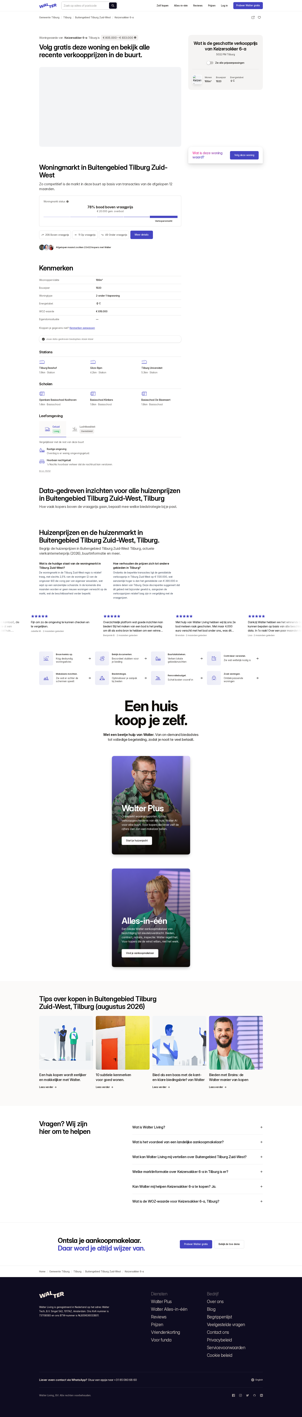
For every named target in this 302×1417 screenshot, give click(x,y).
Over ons (215, 1301)
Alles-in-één (181, 5)
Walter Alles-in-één (169, 1309)
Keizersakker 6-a (124, 17)
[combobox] (89, 5)
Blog (211, 1309)
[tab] (52, 429)
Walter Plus (161, 1301)
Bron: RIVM (45, 471)
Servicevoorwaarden (226, 1347)
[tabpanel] (110, 453)
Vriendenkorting (165, 1332)
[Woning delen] (253, 17)
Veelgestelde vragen (226, 1324)
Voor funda (161, 1340)
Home (42, 1271)
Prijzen (211, 5)
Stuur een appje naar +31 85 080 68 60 (112, 1380)
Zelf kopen (162, 5)
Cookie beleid (219, 1355)
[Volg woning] (259, 17)
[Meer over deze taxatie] (135, 37)
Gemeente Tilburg (49, 17)
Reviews (197, 5)
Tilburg (67, 17)
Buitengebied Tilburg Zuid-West (93, 17)
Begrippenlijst (219, 1316)
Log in (224, 5)
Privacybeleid (219, 1340)
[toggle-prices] (210, 63)
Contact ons (218, 1332)
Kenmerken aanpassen (82, 328)
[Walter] (48, 5)
